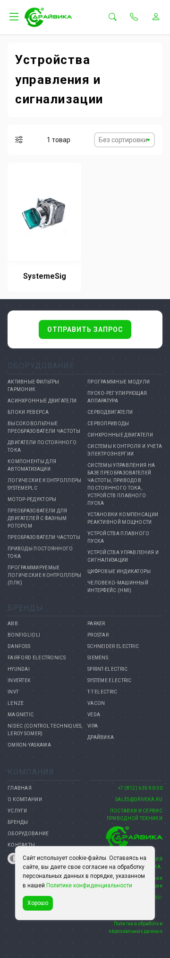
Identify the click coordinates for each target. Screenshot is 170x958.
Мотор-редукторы (32, 499)
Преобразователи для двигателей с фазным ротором (38, 518)
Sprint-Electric (107, 669)
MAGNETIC (21, 714)
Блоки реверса (28, 412)
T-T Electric (102, 691)
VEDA (93, 714)
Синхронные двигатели (120, 435)
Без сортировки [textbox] (123, 140)
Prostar (98, 635)
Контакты (21, 845)
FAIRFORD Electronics (37, 657)
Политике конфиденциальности (89, 885)
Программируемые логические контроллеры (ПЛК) (45, 575)
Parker (96, 623)
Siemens (97, 657)
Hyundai (19, 669)
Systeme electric (109, 680)
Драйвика (100, 737)
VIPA (92, 726)
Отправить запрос (85, 329)
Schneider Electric (113, 646)
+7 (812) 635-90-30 (140, 788)
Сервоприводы (108, 423)
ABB (13, 623)
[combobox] (124, 139)
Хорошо (37, 903)
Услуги (17, 810)
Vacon (96, 703)
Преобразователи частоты (44, 537)
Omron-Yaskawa (29, 745)
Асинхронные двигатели (42, 400)
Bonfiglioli (24, 635)
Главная (20, 788)
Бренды (18, 822)
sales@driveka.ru (138, 799)
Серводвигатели (110, 412)
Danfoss (19, 646)
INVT (13, 691)
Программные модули (118, 381)
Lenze (16, 703)
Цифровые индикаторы (119, 571)
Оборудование (28, 833)
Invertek (19, 680)
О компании (25, 799)
